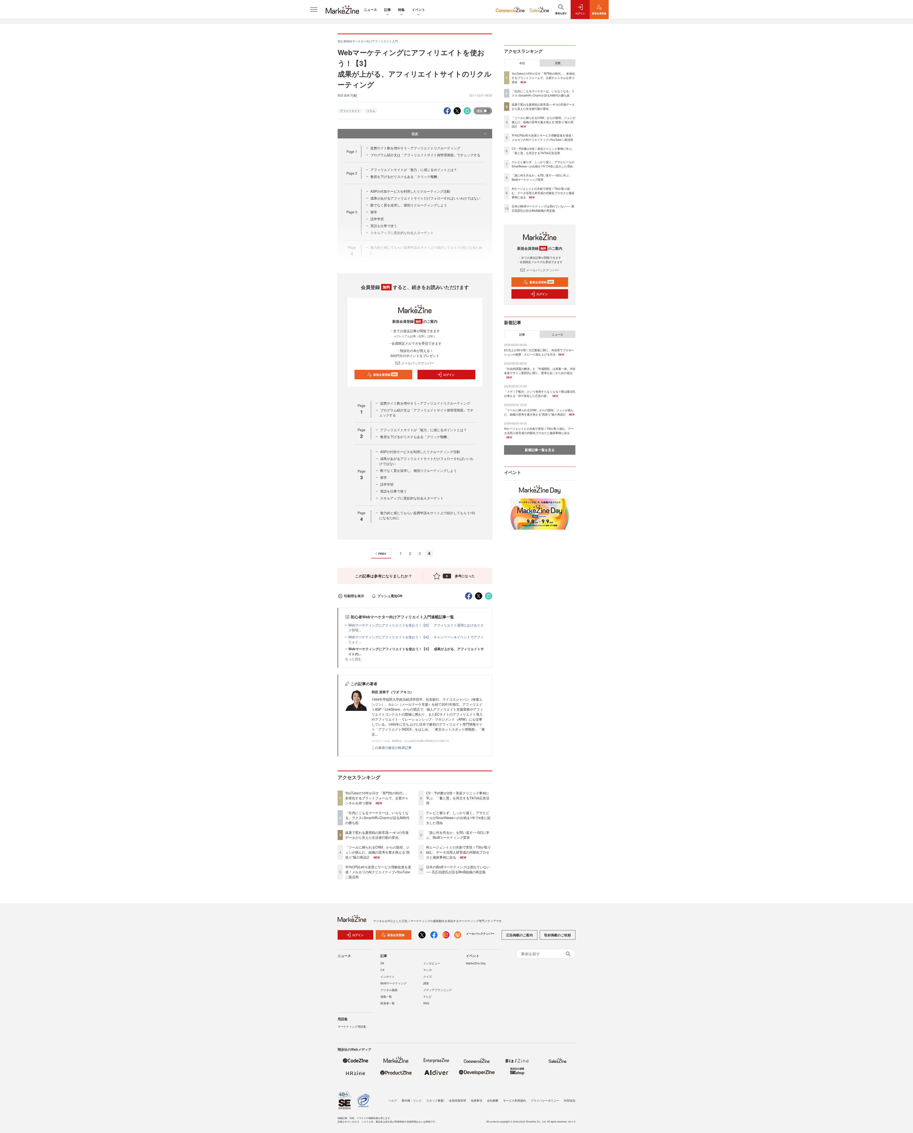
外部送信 (569, 1100)
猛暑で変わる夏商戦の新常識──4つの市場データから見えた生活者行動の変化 (376, 835)
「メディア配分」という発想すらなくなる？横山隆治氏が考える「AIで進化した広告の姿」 (539, 393)
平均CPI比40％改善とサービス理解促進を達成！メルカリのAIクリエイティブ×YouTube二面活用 (378, 871)
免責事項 (476, 1100)
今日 (522, 63)
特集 (401, 9)
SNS (426, 1003)
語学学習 (377, 218)
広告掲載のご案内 (519, 935)
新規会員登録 (385, 374)
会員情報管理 (457, 1100)
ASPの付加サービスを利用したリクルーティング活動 (410, 191)
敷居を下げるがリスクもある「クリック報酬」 (405, 176)
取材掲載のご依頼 (557, 935)
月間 (557, 63)
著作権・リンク (412, 1100)
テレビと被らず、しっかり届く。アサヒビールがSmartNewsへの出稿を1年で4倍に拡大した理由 (458, 817)
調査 (426, 983)
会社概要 (492, 1100)
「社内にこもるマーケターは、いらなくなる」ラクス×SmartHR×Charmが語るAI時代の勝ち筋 (377, 817)
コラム (371, 111)
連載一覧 (386, 996)
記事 (387, 9)
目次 (415, 133)
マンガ (427, 970)
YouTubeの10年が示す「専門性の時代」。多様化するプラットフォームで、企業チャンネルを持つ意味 (377, 798)
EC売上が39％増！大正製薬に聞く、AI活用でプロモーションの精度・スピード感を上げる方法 (539, 352)
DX (382, 963)
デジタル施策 (389, 990)
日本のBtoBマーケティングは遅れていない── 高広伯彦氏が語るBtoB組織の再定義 (458, 869)
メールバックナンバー (417, 363)
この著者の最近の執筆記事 (392, 747)
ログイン (449, 374)
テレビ (427, 996)
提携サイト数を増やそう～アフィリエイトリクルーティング (415, 148)
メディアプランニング (437, 990)
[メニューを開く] (313, 9)
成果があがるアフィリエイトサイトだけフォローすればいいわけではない (425, 198)
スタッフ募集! (435, 1100)
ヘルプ (392, 1100)
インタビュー (431, 963)
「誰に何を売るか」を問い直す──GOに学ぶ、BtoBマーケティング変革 (457, 835)
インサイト (387, 976)
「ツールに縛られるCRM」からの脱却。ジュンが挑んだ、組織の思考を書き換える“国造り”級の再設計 (377, 852)
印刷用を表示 (354, 595)
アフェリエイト (350, 111)
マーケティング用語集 (352, 1026)
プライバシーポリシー (545, 1100)
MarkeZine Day (476, 963)
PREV (382, 554)
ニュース (370, 9)
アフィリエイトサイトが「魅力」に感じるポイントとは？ (413, 169)
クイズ (427, 976)
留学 (373, 212)
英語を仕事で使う (393, 491)
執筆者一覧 (387, 1003)
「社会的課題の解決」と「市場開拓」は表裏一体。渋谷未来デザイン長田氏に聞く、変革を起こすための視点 (539, 370)
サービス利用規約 (514, 1100)
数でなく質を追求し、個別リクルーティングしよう (408, 205)
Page (351, 151)
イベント (418, 9)
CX (382, 970)
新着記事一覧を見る (540, 449)
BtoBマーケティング (393, 983)
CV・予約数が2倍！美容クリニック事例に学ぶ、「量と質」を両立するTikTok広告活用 (457, 798)
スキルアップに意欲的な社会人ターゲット (411, 498)
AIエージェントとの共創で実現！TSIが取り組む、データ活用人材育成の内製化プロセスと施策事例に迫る (458, 852)
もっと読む (353, 658)
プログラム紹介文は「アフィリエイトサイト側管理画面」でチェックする (425, 154)
